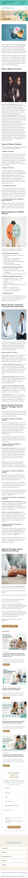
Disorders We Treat (6, 856)
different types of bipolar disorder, (13, 147)
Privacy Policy (8, 819)
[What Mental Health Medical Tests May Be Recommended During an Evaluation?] (14, 710)
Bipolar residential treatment (8, 448)
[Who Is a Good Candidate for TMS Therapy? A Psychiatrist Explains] (14, 676)
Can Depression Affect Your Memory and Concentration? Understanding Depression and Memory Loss (14, 655)
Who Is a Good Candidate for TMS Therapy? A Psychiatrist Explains (12, 689)
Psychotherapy (5, 355)
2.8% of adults (22, 44)
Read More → (6, 664)
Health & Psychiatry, (20, 586)
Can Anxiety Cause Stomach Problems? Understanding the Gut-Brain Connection (13, 755)
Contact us (4, 619)
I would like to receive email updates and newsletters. (14, 821)
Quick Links (4, 848)
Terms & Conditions (15, 817)
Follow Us (4, 860)
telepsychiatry (17, 533)
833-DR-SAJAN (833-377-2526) (9, 2)
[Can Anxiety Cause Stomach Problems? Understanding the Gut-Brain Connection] (14, 743)
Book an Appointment (6, 19)
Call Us (14, 19)
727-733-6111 (23, 2)
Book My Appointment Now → (10, 626)
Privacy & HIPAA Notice (22, 876)
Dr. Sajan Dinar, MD (21, 605)
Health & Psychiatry (17, 530)
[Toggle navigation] (25, 8)
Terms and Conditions (5, 876)
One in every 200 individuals (8, 104)
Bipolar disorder (13, 115)
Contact (4, 864)
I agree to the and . (13, 818)
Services (4, 852)
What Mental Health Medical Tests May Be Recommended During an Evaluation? (14, 722)
